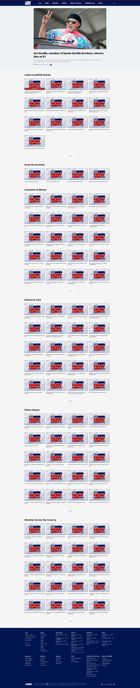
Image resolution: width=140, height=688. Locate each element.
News (42, 633)
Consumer (42, 663)
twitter (111, 684)
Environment (28, 663)
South (73, 633)
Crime (41, 642)
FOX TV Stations (29, 638)
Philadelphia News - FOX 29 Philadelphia (62, 638)
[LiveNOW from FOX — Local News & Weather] (30, 3)
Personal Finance (44, 662)
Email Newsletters (106, 663)
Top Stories (43, 635)
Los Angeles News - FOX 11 (108, 638)
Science (58, 656)
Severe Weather (29, 660)
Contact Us (104, 658)
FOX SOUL (27, 643)
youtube (102, 684)
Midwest (89, 633)
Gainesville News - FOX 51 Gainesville (77, 644)
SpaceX (57, 660)
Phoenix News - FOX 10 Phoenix (107, 635)
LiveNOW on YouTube (30, 636)
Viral (72, 656)
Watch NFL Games (91, 658)
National (42, 636)
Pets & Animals (74, 662)
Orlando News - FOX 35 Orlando (76, 638)
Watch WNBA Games (92, 674)
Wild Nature (58, 663)
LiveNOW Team (105, 662)
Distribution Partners (107, 660)
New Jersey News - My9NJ (62, 644)
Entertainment (43, 650)
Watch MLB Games (91, 663)
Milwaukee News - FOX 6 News (92, 643)
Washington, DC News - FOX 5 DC (61, 641)
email (114, 684)
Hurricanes (27, 662)
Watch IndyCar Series (92, 666)
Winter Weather (28, 658)
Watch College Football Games (92, 660)
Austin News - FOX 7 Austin (77, 652)
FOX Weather (28, 640)
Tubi (26, 642)
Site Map (104, 665)
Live (26, 633)
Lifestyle (42, 649)
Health (42, 647)
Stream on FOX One (93, 656)
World (41, 638)
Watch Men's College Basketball (91, 669)
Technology (58, 662)
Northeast (59, 633)
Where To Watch (29, 635)
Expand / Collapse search (114, 3)
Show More (70, 155)
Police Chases (43, 643)
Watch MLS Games (91, 676)
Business (42, 660)
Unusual (73, 660)
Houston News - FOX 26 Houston (77, 649)
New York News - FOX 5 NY (61, 635)
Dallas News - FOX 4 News (77, 647)
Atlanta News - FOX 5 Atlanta (76, 635)
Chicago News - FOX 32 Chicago (92, 635)
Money (42, 656)
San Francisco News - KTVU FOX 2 (107, 641)
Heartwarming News (76, 658)
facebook (105, 684)
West (103, 633)
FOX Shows (27, 645)
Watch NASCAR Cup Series (93, 665)
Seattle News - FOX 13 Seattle (107, 644)
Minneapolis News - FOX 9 (93, 641)
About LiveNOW (107, 656)
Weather (28, 656)
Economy (42, 658)
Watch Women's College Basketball (92, 672)
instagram (108, 684)
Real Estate (43, 665)
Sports (42, 645)
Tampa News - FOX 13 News (76, 641)
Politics (42, 640)
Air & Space (58, 658)
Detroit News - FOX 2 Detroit (92, 638)
